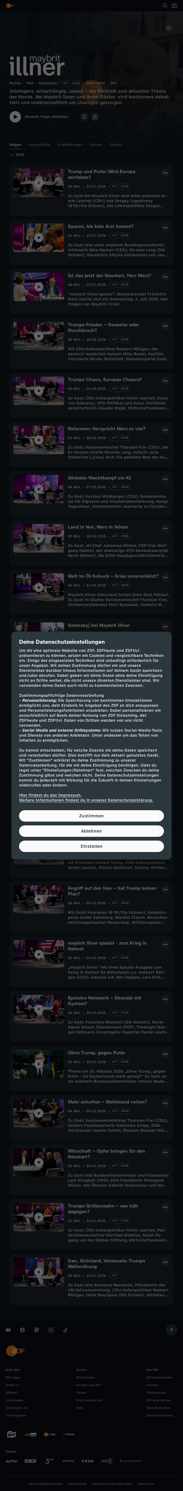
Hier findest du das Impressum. (50, 795)
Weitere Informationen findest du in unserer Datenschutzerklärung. (86, 800)
